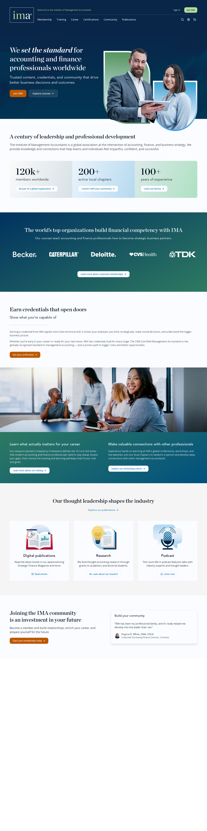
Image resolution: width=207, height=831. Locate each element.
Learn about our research (105, 574)
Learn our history (152, 188)
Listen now (169, 574)
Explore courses (42, 93)
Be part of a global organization (35, 188)
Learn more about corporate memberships (102, 274)
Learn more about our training (28, 470)
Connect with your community (97, 188)
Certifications (91, 19)
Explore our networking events (127, 468)
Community (110, 19)
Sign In (177, 9)
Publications (129, 19)
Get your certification (23, 354)
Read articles (41, 574)
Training (61, 19)
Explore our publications (101, 510)
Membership (44, 19)
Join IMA (191, 9)
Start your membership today (27, 640)
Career (74, 19)
